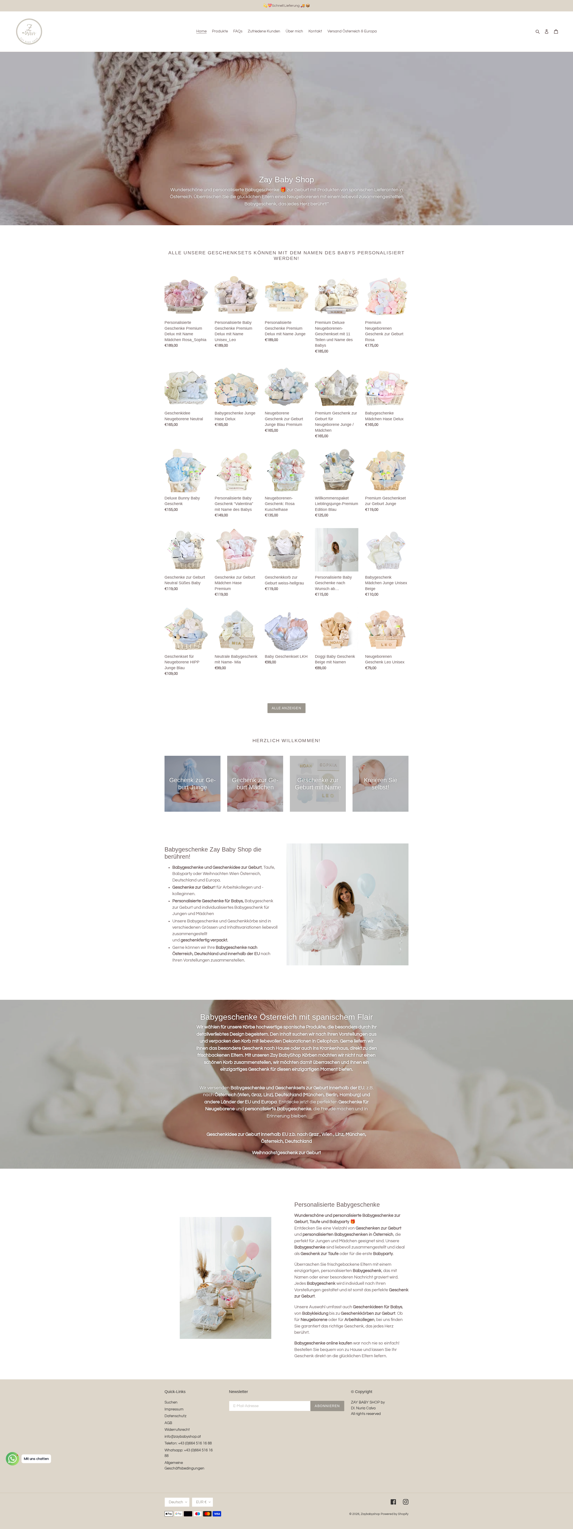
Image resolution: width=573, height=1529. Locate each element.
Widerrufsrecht (177, 1430)
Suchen (171, 1402)
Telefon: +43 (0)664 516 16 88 (188, 1443)
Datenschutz (175, 1416)
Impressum (174, 1409)
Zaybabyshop (370, 1514)
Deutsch (176, 1502)
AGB (168, 1423)
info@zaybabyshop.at (183, 1437)
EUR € (201, 1502)
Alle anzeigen (286, 708)
